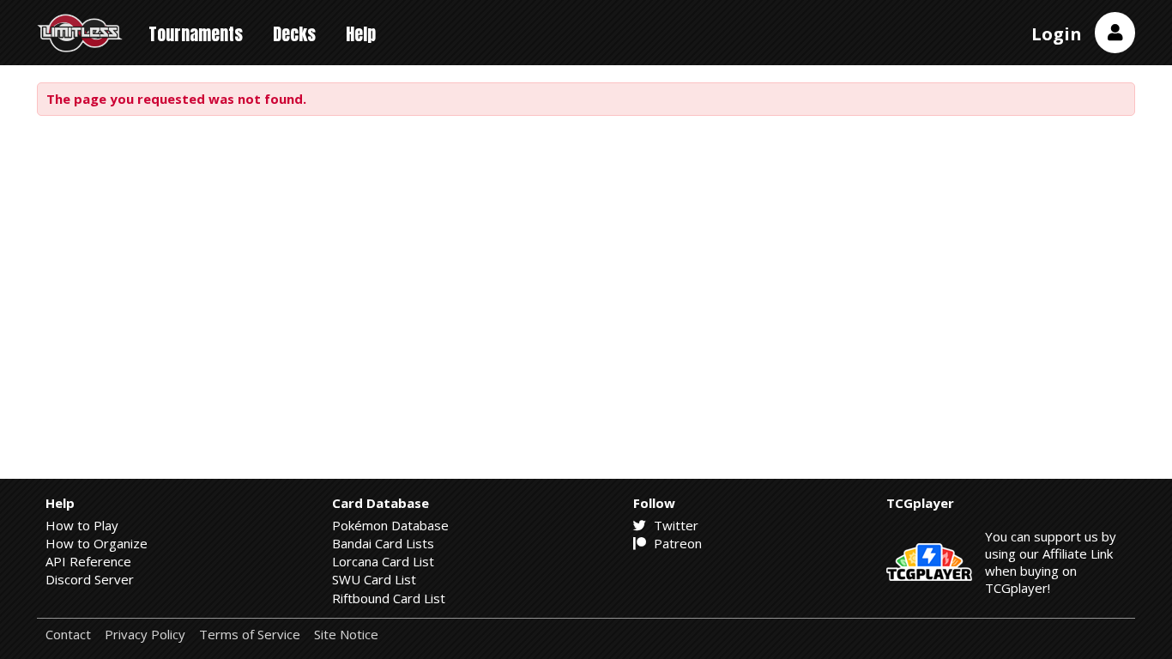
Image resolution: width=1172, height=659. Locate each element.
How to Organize (96, 543)
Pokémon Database (390, 525)
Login (1056, 33)
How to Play (81, 525)
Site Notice (346, 634)
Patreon (676, 543)
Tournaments (195, 34)
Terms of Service (249, 634)
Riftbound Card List (388, 598)
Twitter (674, 525)
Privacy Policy (145, 634)
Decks (294, 34)
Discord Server (89, 579)
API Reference (88, 561)
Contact (68, 634)
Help (361, 34)
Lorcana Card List (383, 561)
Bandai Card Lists (383, 543)
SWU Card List (374, 579)
